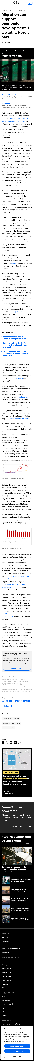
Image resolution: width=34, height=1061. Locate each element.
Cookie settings (17, 1056)
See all (29, 844)
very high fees (23, 397)
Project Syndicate (11, 55)
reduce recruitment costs (19, 419)
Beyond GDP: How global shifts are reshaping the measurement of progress (21, 881)
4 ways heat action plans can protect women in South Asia (20, 909)
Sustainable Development (14, 11)
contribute (19, 378)
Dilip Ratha (6, 103)
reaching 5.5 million (16, 312)
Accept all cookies (17, 1051)
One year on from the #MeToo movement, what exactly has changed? (15, 345)
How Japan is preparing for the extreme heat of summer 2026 (14, 868)
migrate (14, 263)
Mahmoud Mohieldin (9, 95)
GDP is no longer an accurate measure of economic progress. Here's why (16, 353)
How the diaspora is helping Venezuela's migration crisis (14, 338)
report (4, 242)
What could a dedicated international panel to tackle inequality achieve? (20, 919)
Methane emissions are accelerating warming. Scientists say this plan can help (20, 892)
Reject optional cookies (17, 1046)
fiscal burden (7, 614)
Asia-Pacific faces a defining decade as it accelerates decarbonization (20, 900)
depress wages (7, 617)
